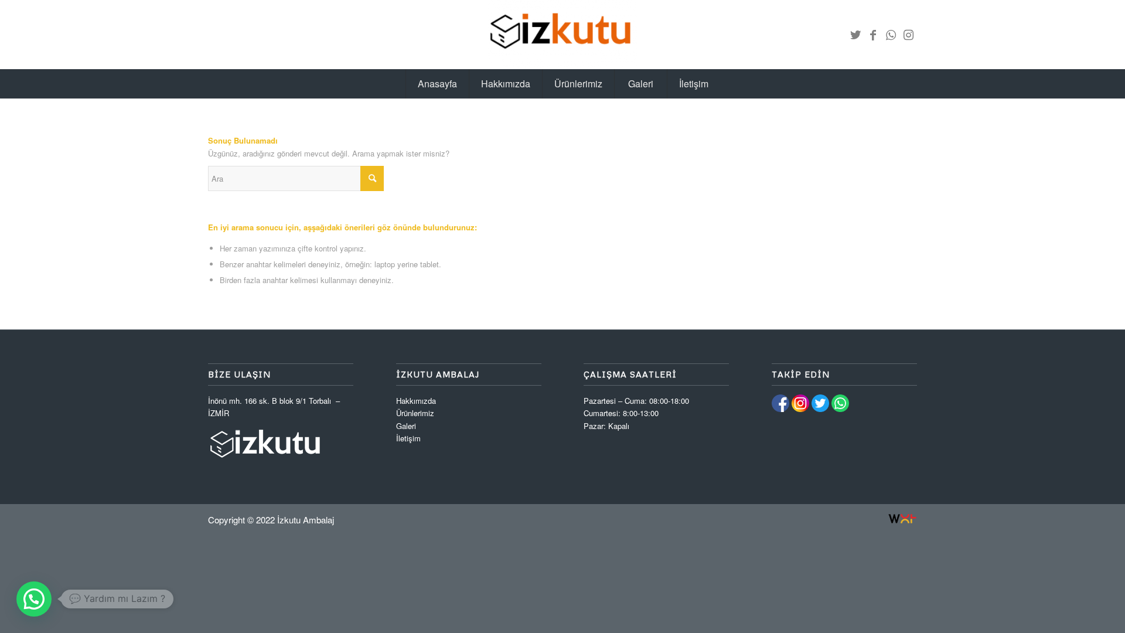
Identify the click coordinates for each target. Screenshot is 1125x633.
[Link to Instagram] (908, 34)
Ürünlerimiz (415, 412)
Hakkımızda (416, 400)
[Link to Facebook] (873, 34)
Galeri (406, 425)
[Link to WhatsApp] (890, 34)
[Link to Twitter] (855, 34)
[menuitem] (437, 83)
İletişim (408, 438)
